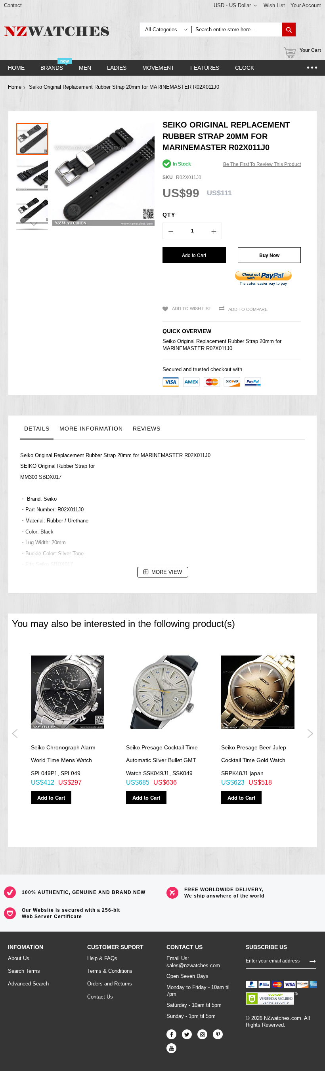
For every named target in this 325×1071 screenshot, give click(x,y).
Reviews (147, 428)
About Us (18, 958)
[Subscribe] (312, 960)
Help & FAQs (102, 958)
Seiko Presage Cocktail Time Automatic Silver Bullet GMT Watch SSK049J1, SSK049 (162, 760)
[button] (34, 173)
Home (14, 87)
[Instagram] (202, 1034)
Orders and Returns (109, 984)
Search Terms (24, 971)
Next (310, 733)
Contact (13, 5)
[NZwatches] (56, 31)
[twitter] (187, 1034)
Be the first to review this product (262, 164)
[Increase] (214, 231)
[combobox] (236, 29)
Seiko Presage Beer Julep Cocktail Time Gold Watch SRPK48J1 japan (253, 760)
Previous (15, 733)
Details (37, 428)
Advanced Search (28, 984)
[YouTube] (171, 1048)
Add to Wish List (191, 308)
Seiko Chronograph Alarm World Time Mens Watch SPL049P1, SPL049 (63, 760)
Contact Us (100, 997)
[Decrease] (171, 231)
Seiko (169, 341)
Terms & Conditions (109, 971)
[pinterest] (218, 1034)
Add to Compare (248, 309)
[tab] (37, 430)
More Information (91, 428)
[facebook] (171, 1034)
